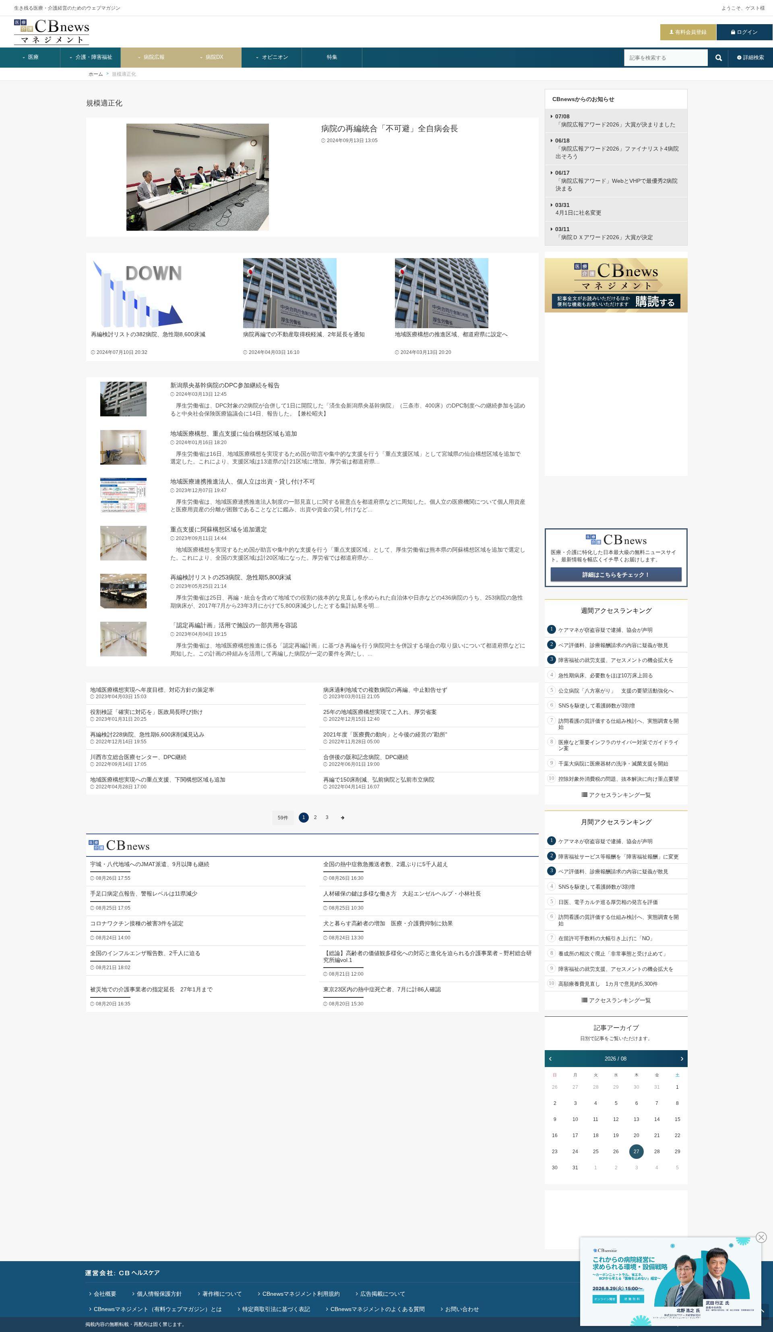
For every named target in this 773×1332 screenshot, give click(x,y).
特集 (332, 57)
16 (555, 1135)
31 (657, 1087)
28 (596, 1087)
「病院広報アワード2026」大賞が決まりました (615, 120)
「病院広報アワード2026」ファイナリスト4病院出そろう (617, 148)
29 (616, 1087)
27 (575, 1087)
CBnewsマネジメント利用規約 (301, 1294)
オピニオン (274, 57)
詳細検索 (753, 57)
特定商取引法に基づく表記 (276, 1309)
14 (657, 1119)
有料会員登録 (691, 32)
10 (575, 1119)
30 (636, 1087)
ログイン (747, 32)
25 (596, 1151)
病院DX (213, 57)
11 (595, 1119)
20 (636, 1135)
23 (555, 1151)
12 (616, 1119)
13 (636, 1119)
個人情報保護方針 (159, 1294)
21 (657, 1135)
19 (616, 1135)
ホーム (96, 74)
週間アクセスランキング (616, 610)
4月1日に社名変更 (578, 209)
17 (575, 1135)
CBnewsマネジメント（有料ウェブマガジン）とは (158, 1309)
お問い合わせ (462, 1309)
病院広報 (153, 57)
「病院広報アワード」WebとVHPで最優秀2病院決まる (616, 181)
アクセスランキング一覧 (620, 795)
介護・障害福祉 (93, 57)
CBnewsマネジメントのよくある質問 (378, 1309)
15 (677, 1119)
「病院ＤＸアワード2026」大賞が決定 (604, 233)
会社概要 (105, 1294)
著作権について (222, 1294)
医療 (33, 57)
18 (596, 1135)
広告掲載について (382, 1294)
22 (677, 1135)
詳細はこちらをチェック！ (616, 574)
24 (575, 1151)
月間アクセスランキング (616, 822)
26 (555, 1087)
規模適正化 (124, 74)
